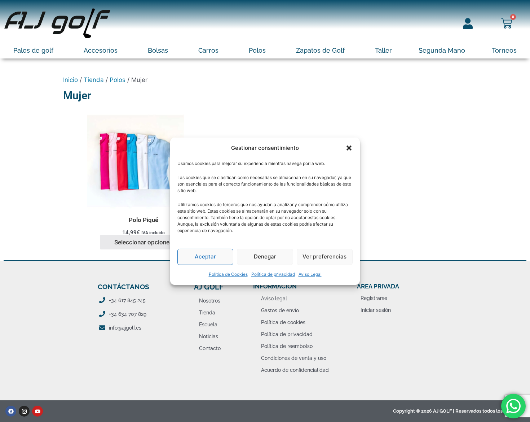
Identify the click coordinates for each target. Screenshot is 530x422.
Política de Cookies (228, 274)
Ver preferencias (324, 256)
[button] (349, 147)
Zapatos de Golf (320, 50)
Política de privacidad (273, 274)
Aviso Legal (310, 274)
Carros (208, 50)
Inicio (70, 79)
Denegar (265, 256)
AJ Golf (208, 287)
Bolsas (158, 50)
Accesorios (101, 50)
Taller (383, 50)
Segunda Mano (442, 50)
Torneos (504, 50)
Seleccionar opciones (143, 242)
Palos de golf (33, 50)
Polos (257, 50)
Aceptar (205, 256)
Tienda (94, 79)
